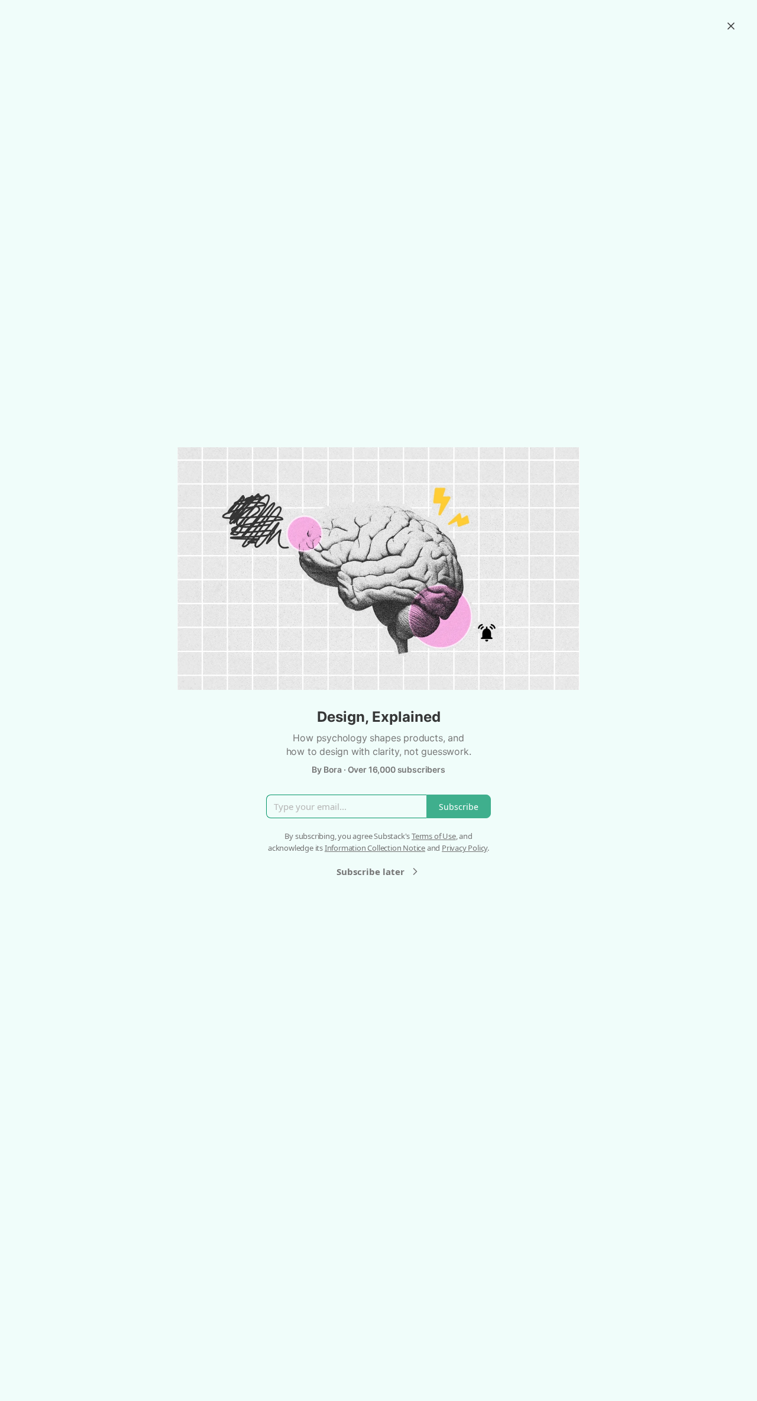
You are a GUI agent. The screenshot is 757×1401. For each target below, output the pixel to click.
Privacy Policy (464, 847)
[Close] (731, 26)
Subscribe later (371, 871)
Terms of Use (434, 836)
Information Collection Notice (375, 847)
